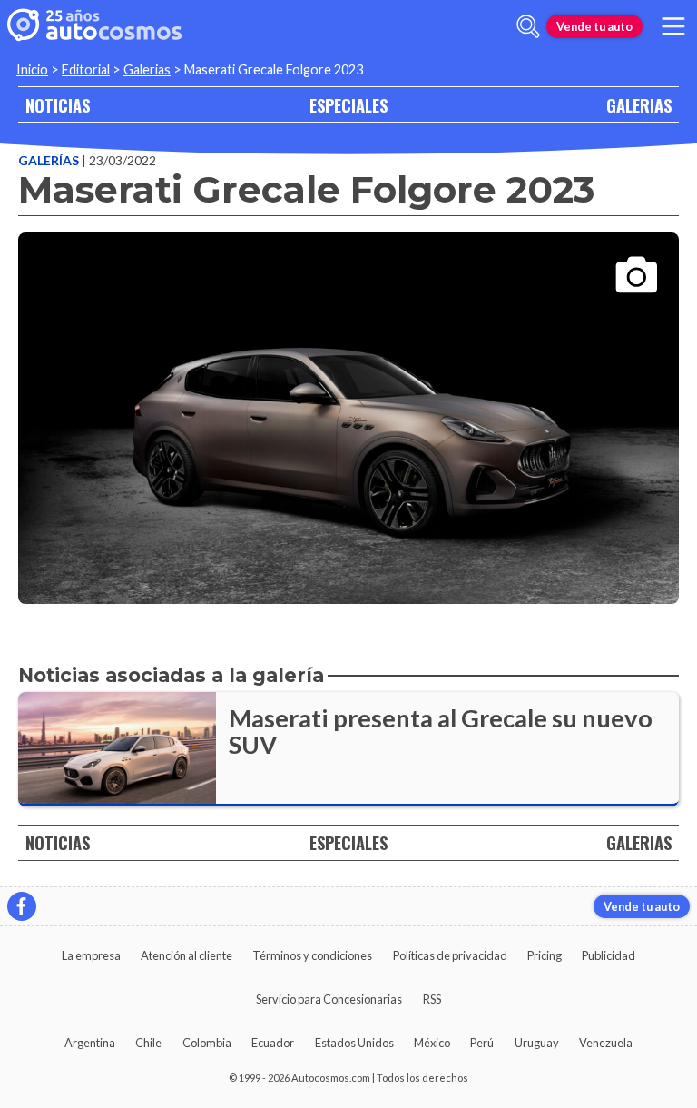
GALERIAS (639, 105)
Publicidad (608, 955)
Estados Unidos (354, 1042)
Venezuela (606, 1042)
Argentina (89, 1042)
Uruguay (537, 1042)
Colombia (206, 1042)
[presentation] (348, 402)
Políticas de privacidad (450, 955)
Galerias (147, 69)
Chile (148, 1042)
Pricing (544, 955)
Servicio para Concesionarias (329, 999)
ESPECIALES (348, 105)
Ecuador (272, 1042)
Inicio (32, 69)
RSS (432, 999)
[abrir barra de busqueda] (528, 26)
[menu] (673, 26)
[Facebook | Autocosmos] (21, 906)
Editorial (86, 69)
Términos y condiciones (312, 955)
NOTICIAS (57, 105)
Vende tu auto (594, 26)
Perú (482, 1042)
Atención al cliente (186, 955)
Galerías (50, 160)
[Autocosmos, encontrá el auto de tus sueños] (94, 26)
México (432, 1042)
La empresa (91, 955)
